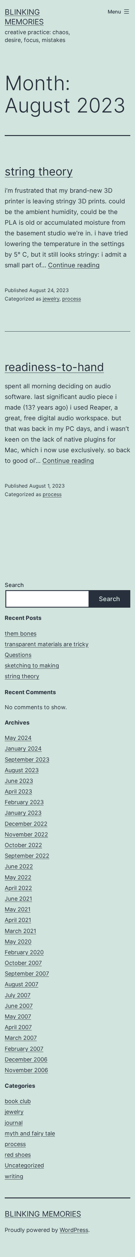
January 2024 (23, 748)
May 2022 (18, 877)
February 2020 (24, 952)
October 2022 (23, 845)
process (71, 299)
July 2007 (17, 995)
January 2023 (23, 812)
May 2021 (17, 909)
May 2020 (18, 941)
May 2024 (18, 738)
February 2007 (24, 1048)
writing (14, 1176)
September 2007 (27, 973)
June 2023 (19, 781)
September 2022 (27, 855)
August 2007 (21, 984)
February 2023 (24, 802)
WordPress (74, 1230)
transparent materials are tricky (47, 644)
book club (18, 1101)
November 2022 (26, 834)
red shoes (18, 1154)
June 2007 (19, 1006)
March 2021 (20, 931)
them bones (20, 633)
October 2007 (23, 963)
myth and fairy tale (30, 1133)
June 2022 (19, 866)
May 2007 (18, 1016)
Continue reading (74, 265)
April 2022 (18, 888)
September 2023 (27, 759)
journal (14, 1122)
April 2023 (18, 791)
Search (14, 585)
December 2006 (26, 1059)
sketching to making (32, 665)
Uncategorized (24, 1165)
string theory (39, 171)
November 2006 (26, 1070)
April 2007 (18, 1027)
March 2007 (21, 1037)
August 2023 (22, 770)
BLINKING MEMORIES (43, 1213)
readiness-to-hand (54, 367)
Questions (18, 655)
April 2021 (18, 920)
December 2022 (26, 823)
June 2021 (18, 898)
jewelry (51, 299)
